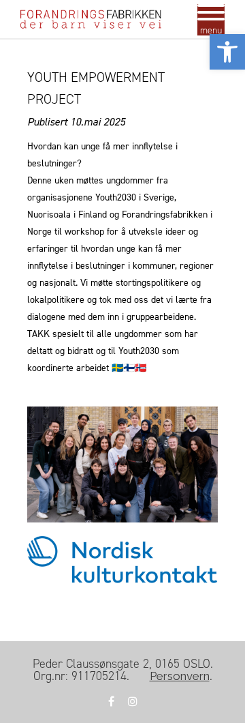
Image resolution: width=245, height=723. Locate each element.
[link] (227, 52)
